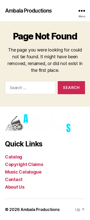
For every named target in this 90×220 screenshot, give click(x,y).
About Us (14, 187)
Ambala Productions (28, 10)
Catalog (13, 156)
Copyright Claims (24, 164)
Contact (13, 179)
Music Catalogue (23, 172)
